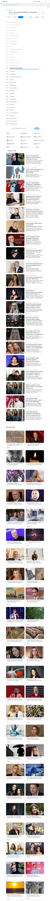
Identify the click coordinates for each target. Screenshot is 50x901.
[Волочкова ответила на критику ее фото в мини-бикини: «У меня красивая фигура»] (35, 694)
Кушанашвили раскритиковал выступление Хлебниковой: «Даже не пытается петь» (34, 292)
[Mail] (4, 1)
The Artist (12, 79)
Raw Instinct (12, 115)
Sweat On (12, 54)
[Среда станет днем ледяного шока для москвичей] (35, 616)
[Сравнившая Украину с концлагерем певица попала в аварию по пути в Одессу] (15, 479)
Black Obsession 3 (13, 87)
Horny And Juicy (13, 27)
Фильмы (30, 17)
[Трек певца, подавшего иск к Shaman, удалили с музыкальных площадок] (15, 538)
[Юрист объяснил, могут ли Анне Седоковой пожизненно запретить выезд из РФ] (35, 753)
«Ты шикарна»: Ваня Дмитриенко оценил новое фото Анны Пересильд (34, 400)
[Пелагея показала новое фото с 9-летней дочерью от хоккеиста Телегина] (15, 577)
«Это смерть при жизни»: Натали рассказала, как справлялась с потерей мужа (34, 332)
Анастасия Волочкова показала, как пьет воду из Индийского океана (33, 157)
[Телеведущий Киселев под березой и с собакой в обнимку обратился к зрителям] (15, 498)
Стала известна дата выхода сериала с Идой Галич (34, 278)
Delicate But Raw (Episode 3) (16, 68)
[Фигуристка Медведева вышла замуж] (35, 851)
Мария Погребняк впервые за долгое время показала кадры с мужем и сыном (34, 305)
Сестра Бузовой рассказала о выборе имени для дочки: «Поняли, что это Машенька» (34, 346)
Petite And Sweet (13, 65)
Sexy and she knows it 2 (15, 35)
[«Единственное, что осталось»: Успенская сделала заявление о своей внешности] (35, 479)
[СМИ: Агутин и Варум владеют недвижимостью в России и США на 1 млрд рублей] (15, 714)
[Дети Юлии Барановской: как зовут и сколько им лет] (35, 596)
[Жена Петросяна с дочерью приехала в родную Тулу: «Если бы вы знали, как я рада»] (35, 557)
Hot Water (12, 57)
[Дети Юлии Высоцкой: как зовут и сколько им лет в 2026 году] (35, 655)
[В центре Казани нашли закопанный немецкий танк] (35, 577)
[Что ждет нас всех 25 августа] (35, 538)
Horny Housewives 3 (14, 51)
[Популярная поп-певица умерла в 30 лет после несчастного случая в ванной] (35, 459)
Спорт (42, 17)
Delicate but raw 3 (13, 123)
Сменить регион (13, 14)
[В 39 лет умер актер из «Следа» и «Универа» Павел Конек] (35, 792)
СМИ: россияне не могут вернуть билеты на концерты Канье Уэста (34, 386)
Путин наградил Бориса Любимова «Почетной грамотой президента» (33, 238)
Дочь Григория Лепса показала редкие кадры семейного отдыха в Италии (34, 319)
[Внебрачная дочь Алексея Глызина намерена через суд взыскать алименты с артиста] (15, 616)
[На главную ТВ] (6, 1)
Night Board (12, 60)
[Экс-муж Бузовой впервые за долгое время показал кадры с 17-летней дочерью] (15, 773)
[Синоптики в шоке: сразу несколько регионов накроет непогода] (35, 890)
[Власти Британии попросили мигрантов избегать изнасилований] (15, 596)
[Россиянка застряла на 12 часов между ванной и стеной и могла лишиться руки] (15, 734)
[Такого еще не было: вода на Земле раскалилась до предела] (15, 890)
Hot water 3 (12, 33)
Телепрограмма (9, 9)
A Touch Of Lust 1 (13, 118)
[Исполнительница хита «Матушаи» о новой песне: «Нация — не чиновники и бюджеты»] (35, 871)
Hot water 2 (12, 96)
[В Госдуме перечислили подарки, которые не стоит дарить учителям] (15, 675)
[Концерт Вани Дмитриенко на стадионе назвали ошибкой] (35, 832)
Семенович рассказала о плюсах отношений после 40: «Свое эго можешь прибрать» (34, 211)
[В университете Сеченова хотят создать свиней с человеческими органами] (35, 636)
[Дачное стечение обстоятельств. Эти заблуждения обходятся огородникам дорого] (15, 636)
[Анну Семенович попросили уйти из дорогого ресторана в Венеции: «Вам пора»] (35, 440)
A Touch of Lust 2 (13, 38)
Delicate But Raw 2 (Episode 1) (16, 49)
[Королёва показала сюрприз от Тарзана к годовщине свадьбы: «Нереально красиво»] (15, 792)
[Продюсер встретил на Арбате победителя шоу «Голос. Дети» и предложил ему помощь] (15, 694)
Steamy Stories (13, 82)
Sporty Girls (12, 90)
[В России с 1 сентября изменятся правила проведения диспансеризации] (35, 518)
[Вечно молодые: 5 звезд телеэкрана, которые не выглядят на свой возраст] (35, 498)
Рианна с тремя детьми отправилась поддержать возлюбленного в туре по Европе (33, 184)
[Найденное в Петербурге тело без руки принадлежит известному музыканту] (15, 459)
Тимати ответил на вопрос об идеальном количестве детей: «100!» (34, 171)
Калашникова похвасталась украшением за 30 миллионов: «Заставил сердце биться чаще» (34, 225)
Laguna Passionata (13, 43)
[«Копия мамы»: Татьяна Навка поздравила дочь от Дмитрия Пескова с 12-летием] (15, 812)
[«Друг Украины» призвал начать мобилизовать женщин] (15, 832)
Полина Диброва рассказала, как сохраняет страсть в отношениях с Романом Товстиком (34, 373)
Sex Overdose (13, 74)
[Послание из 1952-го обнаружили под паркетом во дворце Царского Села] (15, 440)
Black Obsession (13, 22)
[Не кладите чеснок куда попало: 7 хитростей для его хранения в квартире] (35, 714)
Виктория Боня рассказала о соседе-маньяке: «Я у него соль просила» (34, 252)
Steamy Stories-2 (13, 41)
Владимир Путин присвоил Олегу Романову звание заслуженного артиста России (34, 198)
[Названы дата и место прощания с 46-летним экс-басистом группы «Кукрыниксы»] (35, 773)
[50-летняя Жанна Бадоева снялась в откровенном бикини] (35, 812)
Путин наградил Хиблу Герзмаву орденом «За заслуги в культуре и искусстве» (32, 359)
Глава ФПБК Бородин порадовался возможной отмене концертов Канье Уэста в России (33, 413)
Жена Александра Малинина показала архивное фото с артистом (34, 265)
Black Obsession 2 (13, 101)
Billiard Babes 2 (13, 30)
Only (11, 46)
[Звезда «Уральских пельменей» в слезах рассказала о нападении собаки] (15, 655)
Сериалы (37, 17)
